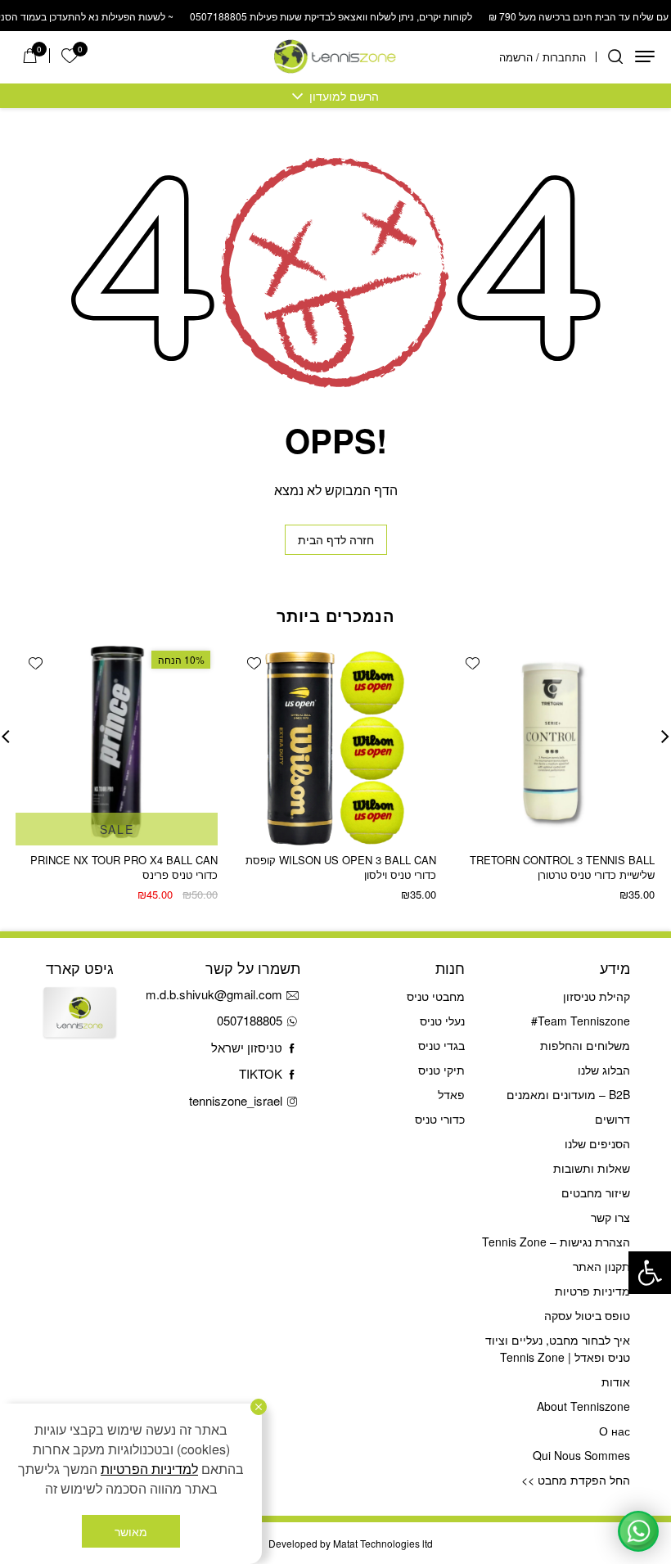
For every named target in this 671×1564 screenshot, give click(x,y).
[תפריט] (645, 56)
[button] (649, 1272)
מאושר (131, 1531)
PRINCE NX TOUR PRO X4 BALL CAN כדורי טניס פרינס (124, 867)
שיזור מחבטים (595, 1192)
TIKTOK (260, 1073)
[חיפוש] (615, 56)
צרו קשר (610, 1217)
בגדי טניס (441, 1045)
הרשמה (516, 57)
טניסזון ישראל (246, 1047)
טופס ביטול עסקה (587, 1315)
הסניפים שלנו (597, 1143)
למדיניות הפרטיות (149, 1468)
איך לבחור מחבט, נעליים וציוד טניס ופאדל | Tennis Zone (557, 1348)
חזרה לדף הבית (336, 539)
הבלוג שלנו (604, 1069)
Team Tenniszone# (580, 1020)
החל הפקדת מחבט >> (575, 1480)
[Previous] (665, 736)
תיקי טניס (441, 1069)
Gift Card (80, 1024)
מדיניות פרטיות (592, 1290)
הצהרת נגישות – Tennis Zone (556, 1241)
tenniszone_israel (235, 1100)
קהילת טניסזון (596, 996)
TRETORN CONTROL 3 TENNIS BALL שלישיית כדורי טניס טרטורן (562, 867)
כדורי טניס (440, 1119)
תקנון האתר (601, 1266)
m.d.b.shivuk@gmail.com (214, 994)
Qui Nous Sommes (581, 1455)
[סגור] (258, 1407)
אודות (615, 1381)
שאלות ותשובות (591, 1168)
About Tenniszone (583, 1406)
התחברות (564, 57)
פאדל (451, 1094)
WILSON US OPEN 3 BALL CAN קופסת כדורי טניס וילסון (340, 867)
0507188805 (249, 1020)
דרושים (612, 1119)
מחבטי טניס (436, 996)
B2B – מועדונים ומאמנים (568, 1094)
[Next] (6, 736)
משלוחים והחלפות (585, 1045)
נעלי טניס (442, 1020)
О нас (614, 1430)
